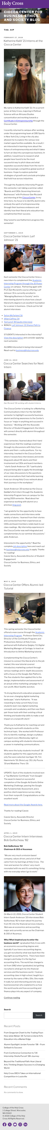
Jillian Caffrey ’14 (11, 319)
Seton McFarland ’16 (13, 315)
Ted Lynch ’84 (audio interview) (18, 322)
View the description (13, 338)
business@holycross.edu (27, 350)
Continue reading (12, 997)
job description (20, 546)
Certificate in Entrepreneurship (18, 121)
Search (7, 1009)
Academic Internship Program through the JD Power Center (23, 283)
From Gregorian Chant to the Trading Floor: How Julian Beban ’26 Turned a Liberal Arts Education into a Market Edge (23, 1036)
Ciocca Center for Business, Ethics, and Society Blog (23, 16)
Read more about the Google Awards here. (23, 805)
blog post (16, 505)
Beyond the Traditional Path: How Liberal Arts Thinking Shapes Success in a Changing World (24, 1064)
